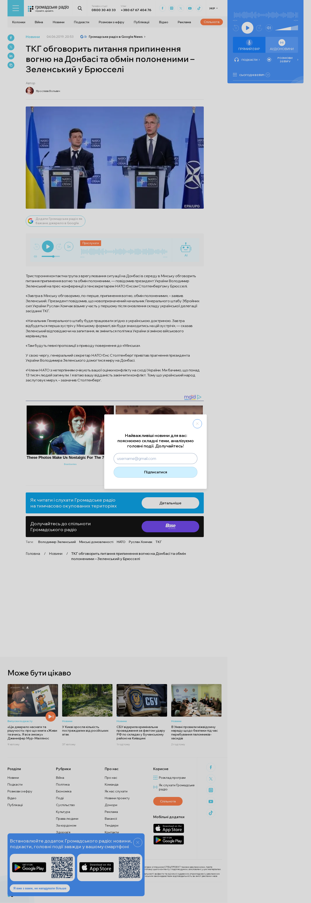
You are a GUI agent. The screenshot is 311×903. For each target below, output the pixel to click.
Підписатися (155, 472)
